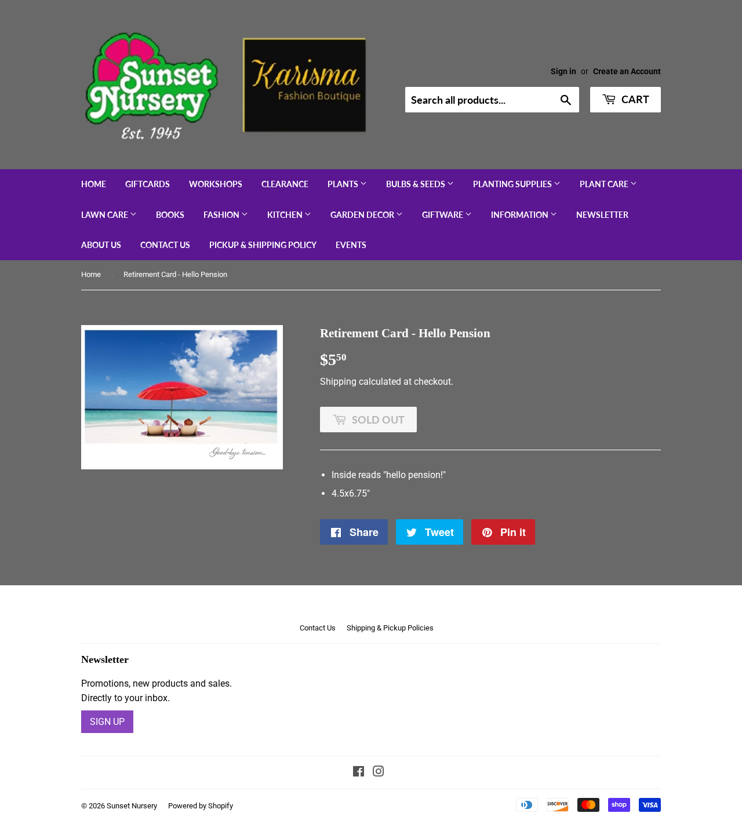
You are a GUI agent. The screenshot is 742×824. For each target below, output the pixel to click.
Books (170, 215)
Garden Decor (363, 215)
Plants (344, 184)
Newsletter (602, 215)
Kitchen (285, 215)
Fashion (222, 215)
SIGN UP (107, 721)
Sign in (563, 71)
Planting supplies (513, 184)
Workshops (215, 184)
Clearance (284, 184)
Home (93, 184)
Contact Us (165, 245)
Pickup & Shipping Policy (263, 245)
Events (351, 245)
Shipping (338, 381)
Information (520, 215)
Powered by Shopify (200, 805)
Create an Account (627, 71)
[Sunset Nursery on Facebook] (358, 772)
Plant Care (605, 184)
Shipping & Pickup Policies (390, 628)
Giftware (443, 215)
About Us (101, 245)
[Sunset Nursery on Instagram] (378, 772)
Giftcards (147, 184)
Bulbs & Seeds (416, 184)
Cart (634, 99)
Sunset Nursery (132, 805)
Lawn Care (105, 215)
